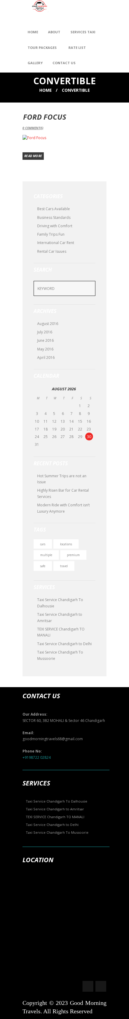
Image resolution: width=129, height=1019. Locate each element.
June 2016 (45, 340)
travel (64, 566)
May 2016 (45, 349)
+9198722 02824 (36, 757)
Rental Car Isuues (51, 251)
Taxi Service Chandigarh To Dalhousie (56, 801)
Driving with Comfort (54, 225)
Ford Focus (44, 117)
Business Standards (53, 217)
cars (42, 544)
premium (73, 555)
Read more (33, 156)
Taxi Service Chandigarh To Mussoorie (57, 832)
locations (66, 544)
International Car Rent (55, 242)
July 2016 (44, 332)
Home (45, 90)
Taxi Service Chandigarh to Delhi (64, 643)
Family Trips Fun (50, 234)
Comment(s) (32, 128)
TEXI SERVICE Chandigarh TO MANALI (55, 817)
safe (42, 566)
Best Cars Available (53, 208)
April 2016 (46, 357)
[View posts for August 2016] (38, 389)
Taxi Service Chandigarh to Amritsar (55, 809)
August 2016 (47, 323)
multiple (46, 555)
